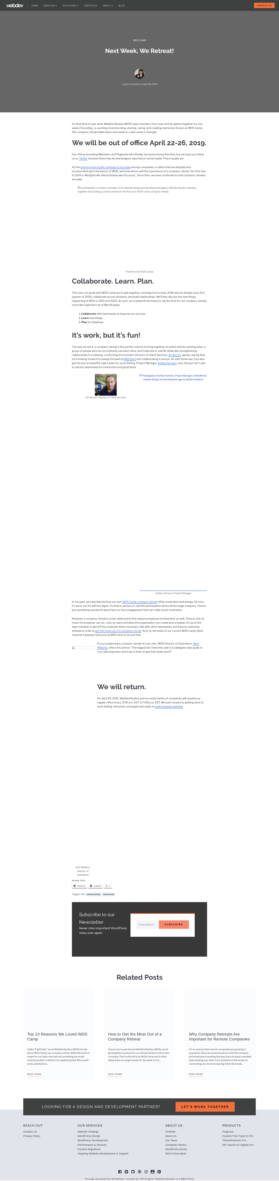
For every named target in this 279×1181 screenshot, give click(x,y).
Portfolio (90, 5)
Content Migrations (89, 1149)
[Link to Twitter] (126, 1172)
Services (49, 5)
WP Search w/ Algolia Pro (238, 1144)
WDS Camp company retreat (139, 601)
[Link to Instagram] (146, 1172)
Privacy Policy (31, 1136)
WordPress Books (176, 1149)
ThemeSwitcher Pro (234, 1140)
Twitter (83, 158)
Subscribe (174, 924)
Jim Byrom (174, 354)
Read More (34, 1074)
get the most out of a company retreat (118, 630)
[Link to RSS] (159, 1172)
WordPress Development (93, 1140)
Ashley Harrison (167, 363)
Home (34, 5)
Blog (122, 5)
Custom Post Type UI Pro (237, 1136)
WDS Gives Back (175, 1153)
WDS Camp (139, 40)
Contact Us (264, 5)
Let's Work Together (205, 1107)
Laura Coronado (130, 84)
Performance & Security (92, 1144)
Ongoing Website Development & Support (103, 1153)
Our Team (171, 1140)
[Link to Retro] (152, 1172)
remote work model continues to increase (105, 167)
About (107, 5)
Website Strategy (88, 1131)
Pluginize (228, 1131)
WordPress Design (89, 1136)
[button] (106, 484)
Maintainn (130, 359)
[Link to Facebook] (120, 1172)
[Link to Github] (133, 1172)
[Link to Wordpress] (139, 1172)
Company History (175, 1144)
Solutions (69, 5)
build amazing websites (169, 706)
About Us (171, 1136)
